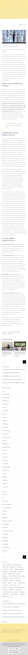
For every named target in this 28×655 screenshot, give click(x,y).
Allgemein (5, 494)
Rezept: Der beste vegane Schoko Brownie (12, 379)
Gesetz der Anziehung (19, 569)
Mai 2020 (5, 453)
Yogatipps (18, 332)
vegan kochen (6, 585)
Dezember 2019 (6, 467)
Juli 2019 (5, 473)
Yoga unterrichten (14, 594)
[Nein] (26, 648)
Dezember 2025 (6, 394)
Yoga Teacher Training (8, 531)
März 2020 (5, 460)
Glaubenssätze (13, 571)
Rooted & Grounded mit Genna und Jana (19, 352)
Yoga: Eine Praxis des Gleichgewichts (7, 352)
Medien (4, 514)
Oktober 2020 (6, 443)
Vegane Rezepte (21, 582)
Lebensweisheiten (7, 507)
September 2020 (6, 447)
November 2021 (6, 430)
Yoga (18, 585)
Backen (4, 564)
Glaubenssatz (5, 571)
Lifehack (18, 573)
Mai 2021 (5, 440)
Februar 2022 (6, 424)
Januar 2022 (5, 427)
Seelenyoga (5, 580)
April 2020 (5, 457)
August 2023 (5, 404)
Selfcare (4, 582)
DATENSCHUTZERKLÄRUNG (14, 632)
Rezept (12, 578)
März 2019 (5, 483)
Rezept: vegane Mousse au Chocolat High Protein (14, 369)
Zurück (20, 24)
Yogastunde (18, 589)
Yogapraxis (14, 332)
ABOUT (10, 630)
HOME (3, 630)
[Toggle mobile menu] (25, 5)
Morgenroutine (6, 578)
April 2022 (5, 417)
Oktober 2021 (6, 434)
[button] (3, 349)
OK (10, 648)
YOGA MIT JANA (16, 630)
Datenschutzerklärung (14, 652)
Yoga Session (12, 589)
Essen (11, 569)
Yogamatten (5, 534)
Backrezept (9, 564)
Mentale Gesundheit (7, 521)
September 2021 (6, 437)
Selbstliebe (18, 580)
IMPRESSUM (5, 632)
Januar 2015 (5, 486)
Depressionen (5, 569)
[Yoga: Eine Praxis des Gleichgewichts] (8, 342)
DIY (3, 497)
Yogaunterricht (6, 547)
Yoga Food (5, 527)
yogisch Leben (6, 596)
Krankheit (5, 573)
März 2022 (5, 420)
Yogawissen (4, 333)
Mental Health (22, 576)
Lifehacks (10, 332)
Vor (24, 24)
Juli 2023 (5, 407)
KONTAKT (23, 630)
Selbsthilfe (11, 580)
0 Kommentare (10, 333)
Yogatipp (16, 592)
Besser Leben (5, 567)
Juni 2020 (5, 450)
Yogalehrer (11, 587)
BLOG (7, 630)
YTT (11, 596)
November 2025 (6, 397)
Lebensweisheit (11, 573)
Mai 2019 (5, 477)
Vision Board (13, 585)
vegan (15, 582)
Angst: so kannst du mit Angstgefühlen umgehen (14, 382)
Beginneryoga (17, 564)
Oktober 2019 (6, 470)
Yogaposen (5, 537)
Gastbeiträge (5, 501)
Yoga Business (6, 524)
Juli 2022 (5, 414)
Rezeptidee (17, 578)
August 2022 (5, 410)
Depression (19, 567)
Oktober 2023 (6, 400)
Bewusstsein (12, 567)
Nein (17, 648)
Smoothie (10, 582)
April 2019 (5, 480)
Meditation (5, 517)
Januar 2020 (5, 463)
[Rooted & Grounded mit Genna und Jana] (20, 342)
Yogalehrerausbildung (20, 587)
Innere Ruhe (20, 571)
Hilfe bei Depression (7, 504)
